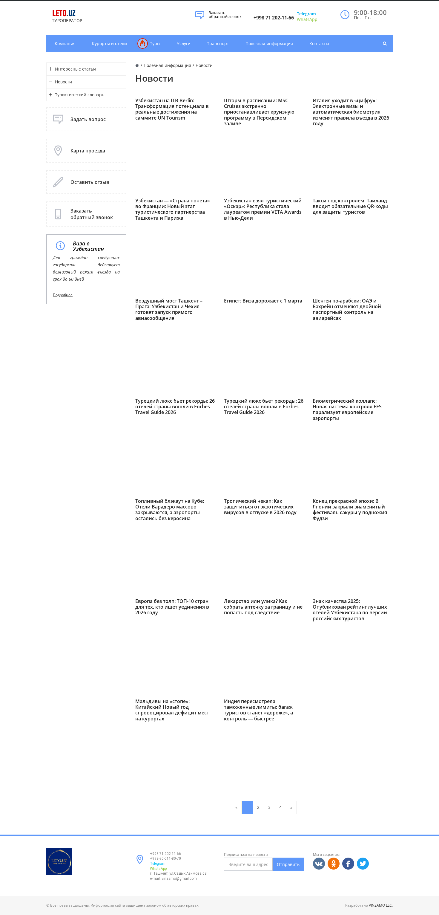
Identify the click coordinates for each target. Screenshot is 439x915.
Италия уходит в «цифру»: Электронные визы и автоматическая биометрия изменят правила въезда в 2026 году (351, 112)
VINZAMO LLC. (381, 905)
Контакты (319, 43)
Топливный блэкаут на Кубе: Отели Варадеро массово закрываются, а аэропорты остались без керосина (169, 509)
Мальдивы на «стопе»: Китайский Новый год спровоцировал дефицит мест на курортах (172, 710)
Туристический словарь (79, 94)
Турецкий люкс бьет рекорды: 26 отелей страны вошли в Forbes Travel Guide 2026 (175, 407)
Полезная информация (269, 43)
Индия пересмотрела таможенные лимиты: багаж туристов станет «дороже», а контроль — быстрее (258, 710)
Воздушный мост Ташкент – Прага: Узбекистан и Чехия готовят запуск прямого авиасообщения (168, 309)
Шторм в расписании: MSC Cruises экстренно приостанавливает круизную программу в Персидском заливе (259, 112)
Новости (63, 82)
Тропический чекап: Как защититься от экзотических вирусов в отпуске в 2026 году (260, 507)
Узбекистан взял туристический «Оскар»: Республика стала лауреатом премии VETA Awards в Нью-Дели (263, 209)
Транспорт (218, 43)
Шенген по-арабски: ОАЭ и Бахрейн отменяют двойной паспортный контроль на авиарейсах (347, 309)
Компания (65, 43)
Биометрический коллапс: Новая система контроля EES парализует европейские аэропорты (347, 409)
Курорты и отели (109, 43)
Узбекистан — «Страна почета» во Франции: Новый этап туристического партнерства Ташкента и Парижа (172, 209)
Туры (155, 43)
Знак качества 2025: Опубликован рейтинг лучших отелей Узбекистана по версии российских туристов (350, 609)
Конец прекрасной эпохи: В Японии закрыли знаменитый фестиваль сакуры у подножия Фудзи (350, 509)
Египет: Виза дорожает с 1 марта (263, 301)
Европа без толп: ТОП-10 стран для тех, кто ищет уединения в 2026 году (172, 607)
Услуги (184, 43)
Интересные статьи (75, 69)
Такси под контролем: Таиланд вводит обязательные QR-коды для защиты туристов (350, 206)
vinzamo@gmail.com (179, 878)
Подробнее (63, 295)
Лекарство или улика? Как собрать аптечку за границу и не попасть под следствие (263, 607)
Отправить (288, 864)
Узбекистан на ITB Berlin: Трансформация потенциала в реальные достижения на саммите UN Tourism (172, 109)
